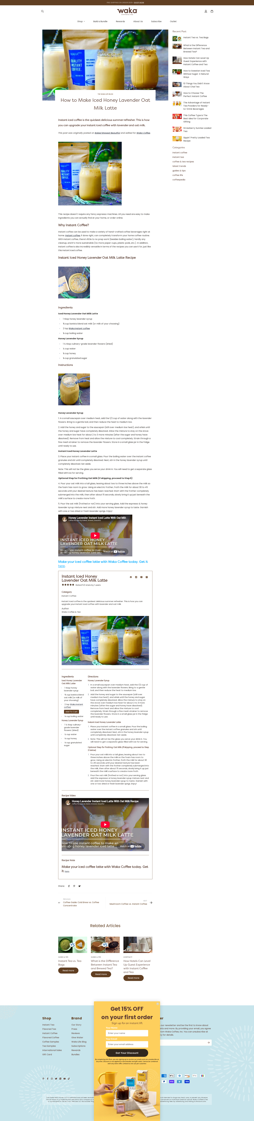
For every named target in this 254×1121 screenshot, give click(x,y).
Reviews (75, 1033)
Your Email (111, 1039)
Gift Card (47, 1054)
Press (74, 1029)
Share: (61, 886)
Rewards (120, 21)
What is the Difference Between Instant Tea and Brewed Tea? (105, 964)
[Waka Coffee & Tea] (127, 11)
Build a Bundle (100, 21)
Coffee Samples (50, 1041)
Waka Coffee (143, 132)
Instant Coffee (49, 1033)
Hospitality (127, 957)
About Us (138, 21)
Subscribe (156, 21)
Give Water (77, 1037)
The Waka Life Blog (105, 94)
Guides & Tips (63, 957)
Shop (80, 21)
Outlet (173, 21)
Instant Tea (48, 1024)
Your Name (111, 1028)
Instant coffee (72, 235)
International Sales (52, 1050)
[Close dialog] (157, 1003)
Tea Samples (49, 1046)
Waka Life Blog (78, 1041)
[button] (127, 1053)
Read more (68, 970)
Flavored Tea (49, 1029)
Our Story (76, 1024)
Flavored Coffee (50, 1037)
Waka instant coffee (79, 328)
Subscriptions (78, 1046)
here (61, 566)
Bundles (75, 1054)
